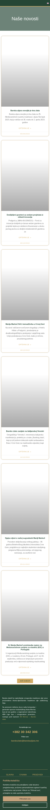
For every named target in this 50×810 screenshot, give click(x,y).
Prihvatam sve (25, 799)
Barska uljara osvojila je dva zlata (25, 111)
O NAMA (23, 775)
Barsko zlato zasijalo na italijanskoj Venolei (25, 431)
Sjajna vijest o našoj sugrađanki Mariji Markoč (25, 538)
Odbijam (25, 805)
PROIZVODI (37, 775)
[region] (25, 793)
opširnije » (25, 128)
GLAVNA (10, 775)
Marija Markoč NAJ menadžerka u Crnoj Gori (25, 324)
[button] (37, 3)
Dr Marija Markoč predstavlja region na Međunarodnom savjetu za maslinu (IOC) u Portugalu (25, 647)
